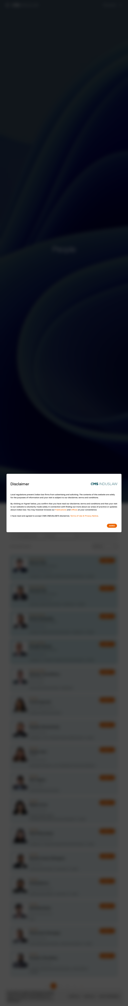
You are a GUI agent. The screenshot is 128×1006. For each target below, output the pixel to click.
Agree (112, 526)
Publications (60, 509)
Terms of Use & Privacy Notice (84, 516)
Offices (74, 509)
